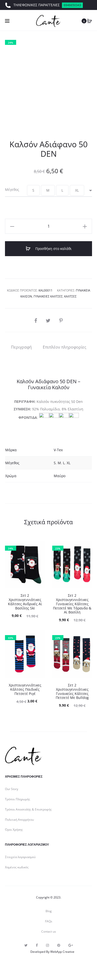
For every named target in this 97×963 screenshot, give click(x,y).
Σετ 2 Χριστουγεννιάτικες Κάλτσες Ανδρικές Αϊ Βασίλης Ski (25, 601)
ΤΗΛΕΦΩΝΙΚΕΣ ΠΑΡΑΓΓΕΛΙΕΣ (47, 4)
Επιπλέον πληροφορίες (64, 347)
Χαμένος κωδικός (17, 867)
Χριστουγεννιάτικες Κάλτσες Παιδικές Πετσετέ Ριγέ (25, 689)
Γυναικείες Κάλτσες (48, 296)
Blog (49, 911)
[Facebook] (37, 945)
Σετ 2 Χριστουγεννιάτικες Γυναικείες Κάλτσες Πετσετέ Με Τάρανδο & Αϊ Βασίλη (72, 603)
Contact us (48, 931)
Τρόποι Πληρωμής (17, 799)
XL (68, 462)
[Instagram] (47, 945)
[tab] (21, 347)
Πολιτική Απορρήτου (19, 819)
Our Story (11, 789)
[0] (89, 21)
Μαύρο (59, 475)
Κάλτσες (70, 296)
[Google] (70, 945)
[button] (33, 190)
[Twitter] (26, 945)
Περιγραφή (21, 347)
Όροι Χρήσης (14, 829)
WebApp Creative (62, 952)
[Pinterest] (58, 945)
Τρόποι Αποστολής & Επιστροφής (28, 809)
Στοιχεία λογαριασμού (20, 857)
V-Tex (58, 449)
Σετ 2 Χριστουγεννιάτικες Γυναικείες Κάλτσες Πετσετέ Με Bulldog (72, 691)
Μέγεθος (12, 189)
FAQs (48, 921)
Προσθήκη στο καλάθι (53, 248)
